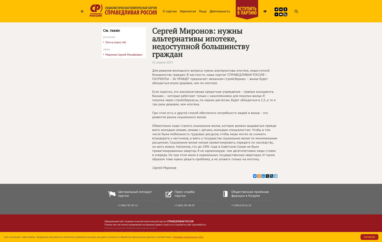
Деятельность (220, 11)
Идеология (188, 11)
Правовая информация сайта (188, 237)
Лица (203, 11)
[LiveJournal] (271, 176)
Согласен (369, 237)
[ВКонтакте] (255, 176)
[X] (267, 176)
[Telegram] (276, 176)
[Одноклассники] (259, 176)
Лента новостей (115, 42)
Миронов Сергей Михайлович (123, 54)
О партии (170, 11)
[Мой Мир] (263, 176)
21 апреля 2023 (162, 62)
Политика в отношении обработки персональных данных (130, 228)
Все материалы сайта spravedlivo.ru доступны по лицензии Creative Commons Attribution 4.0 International (152, 231)
